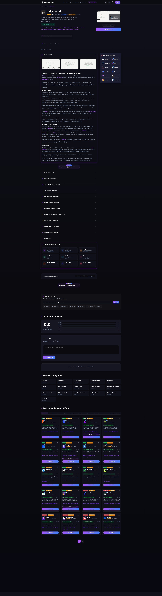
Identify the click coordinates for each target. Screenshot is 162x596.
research (49, 128)
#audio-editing (54, 27)
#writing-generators (69, 27)
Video (46, 111)
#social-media (55, 431)
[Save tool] (58, 418)
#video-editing (44, 527)
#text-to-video (106, 503)
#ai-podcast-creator (55, 29)
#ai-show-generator (74, 29)
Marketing (44, 133)
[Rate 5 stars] (60, 341)
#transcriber (115, 431)
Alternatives (57, 43)
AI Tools (46, 6)
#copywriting (65, 432)
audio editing (45, 79)
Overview (44, 43)
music (51, 107)
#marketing (95, 431)
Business (64, 139)
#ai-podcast (43, 27)
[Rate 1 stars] (51, 341)
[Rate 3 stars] (56, 341)
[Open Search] (106, 2)
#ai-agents (48, 27)
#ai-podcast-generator (65, 29)
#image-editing (65, 529)
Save (79, 14)
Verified (119, 413)
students (84, 130)
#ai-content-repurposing (79, 27)
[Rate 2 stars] (53, 341)
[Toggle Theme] (109, 2)
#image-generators (66, 527)
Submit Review (50, 357)
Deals (88, 413)
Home (42, 6)
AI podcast (59, 77)
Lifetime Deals (96, 413)
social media (92, 111)
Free (66, 413)
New (59, 413)
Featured (112, 413)
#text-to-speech (61, 27)
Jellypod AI (45, 75)
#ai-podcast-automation (46, 29)
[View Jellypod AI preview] (108, 16)
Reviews (50, 43)
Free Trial (81, 413)
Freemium (73, 413)
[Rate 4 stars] (58, 341)
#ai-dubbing (51, 455)
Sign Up (117, 2)
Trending (45, 413)
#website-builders (66, 431)
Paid (104, 413)
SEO (54, 133)
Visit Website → (50, 461)
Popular (52, 413)
